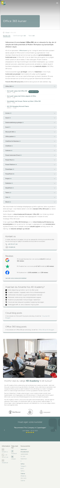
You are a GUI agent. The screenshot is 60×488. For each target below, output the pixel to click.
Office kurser (23, 50)
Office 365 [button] (9, 86)
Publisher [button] (9, 183)
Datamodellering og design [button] (14, 122)
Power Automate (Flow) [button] (13, 155)
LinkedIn (13, 459)
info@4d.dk (12, 247)
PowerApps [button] (9, 169)
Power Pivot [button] (9, 160)
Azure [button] (8, 118)
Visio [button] (7, 197)
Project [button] (8, 178)
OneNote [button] (9, 146)
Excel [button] (7, 127)
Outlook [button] (8, 150)
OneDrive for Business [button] (13, 141)
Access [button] (8, 113)
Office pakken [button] (10, 136)
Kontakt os (5, 451)
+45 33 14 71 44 (12, 244)
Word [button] (8, 202)
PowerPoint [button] (9, 174)
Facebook (14, 453)
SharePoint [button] (9, 188)
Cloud (7, 32)
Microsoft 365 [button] (10, 132)
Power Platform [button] (11, 164)
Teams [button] (8, 192)
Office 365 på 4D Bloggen (46, 329)
